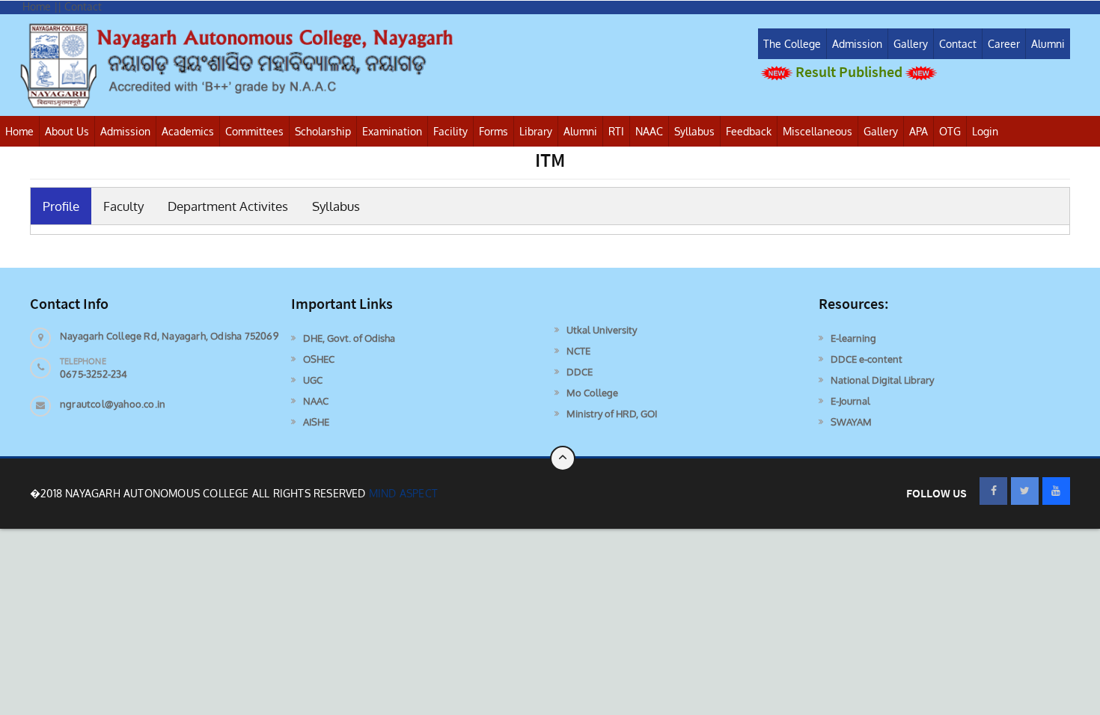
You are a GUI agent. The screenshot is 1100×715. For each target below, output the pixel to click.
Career (1004, 43)
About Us (67, 131)
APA (918, 131)
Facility (450, 131)
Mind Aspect (403, 493)
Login (985, 131)
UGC (313, 380)
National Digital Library (882, 380)
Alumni (1048, 43)
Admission (857, 43)
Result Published (848, 71)
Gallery (910, 43)
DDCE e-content (866, 359)
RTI (616, 131)
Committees (254, 131)
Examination (392, 131)
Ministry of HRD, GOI (611, 414)
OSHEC (318, 359)
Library (535, 131)
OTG (950, 131)
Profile (61, 206)
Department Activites (228, 206)
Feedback (748, 131)
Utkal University (601, 330)
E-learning (853, 338)
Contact (958, 43)
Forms (493, 131)
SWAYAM (851, 422)
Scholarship (323, 131)
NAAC (649, 131)
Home (19, 131)
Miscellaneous (817, 131)
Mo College (592, 393)
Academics (188, 131)
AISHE (316, 422)
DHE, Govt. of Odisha (349, 338)
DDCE (579, 372)
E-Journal (850, 401)
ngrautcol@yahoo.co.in (112, 404)
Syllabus (694, 131)
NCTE (578, 351)
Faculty (123, 206)
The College (792, 43)
